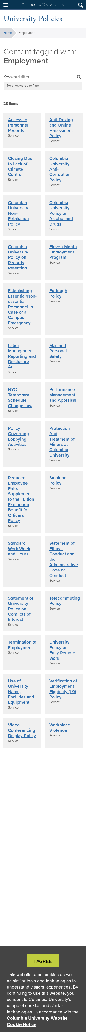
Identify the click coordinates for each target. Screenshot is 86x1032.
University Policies (32, 18)
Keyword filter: (16, 77)
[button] (5, 5)
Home (7, 32)
